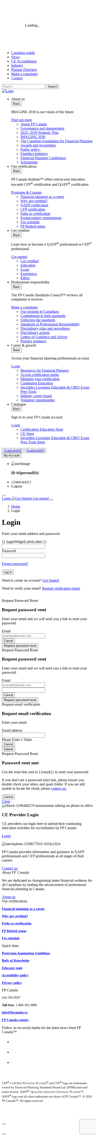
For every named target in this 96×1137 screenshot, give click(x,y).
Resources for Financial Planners (45, 370)
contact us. (59, 788)
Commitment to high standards (43, 316)
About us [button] (18, 99)
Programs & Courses (26, 192)
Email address (12, 730)
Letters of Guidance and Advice (44, 337)
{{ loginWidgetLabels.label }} (24, 542)
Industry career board (36, 396)
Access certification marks (40, 375)
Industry (17, 65)
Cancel (8, 640)
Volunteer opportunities (38, 400)
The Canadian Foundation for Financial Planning (57, 141)
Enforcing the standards (38, 320)
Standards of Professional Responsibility (50, 324)
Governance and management (42, 128)
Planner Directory (24, 70)
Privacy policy (12, 983)
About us (8, 897)
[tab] (52, 130)
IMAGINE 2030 (33, 137)
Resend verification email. (61, 588)
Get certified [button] (20, 230)
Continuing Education (37, 383)
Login (15, 366)
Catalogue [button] (18, 404)
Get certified (30, 261)
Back (16, 103)
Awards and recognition (38, 145)
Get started (19, 257)
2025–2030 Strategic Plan (39, 133)
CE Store (27, 434)
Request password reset (20, 645)
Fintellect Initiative (34, 154)
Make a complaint (24, 74)
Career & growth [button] (23, 345)
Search (52, 86)
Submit (8, 749)
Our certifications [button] (24, 166)
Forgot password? (15, 564)
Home (15, 506)
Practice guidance (33, 341)
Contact (17, 78)
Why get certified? (34, 201)
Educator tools (12, 968)
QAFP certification (34, 205)
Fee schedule (30, 222)
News (15, 57)
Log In (8, 572)
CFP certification (33, 209)
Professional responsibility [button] (30, 282)
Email (6, 631)
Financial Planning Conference (43, 158)
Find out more (21, 120)
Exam (25, 269)
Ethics (25, 278)
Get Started (50, 580)
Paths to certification (35, 214)
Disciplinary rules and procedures (45, 328)
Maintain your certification (40, 379)
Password (9, 551)
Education (28, 265)
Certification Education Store (42, 429)
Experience (29, 274)
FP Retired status (33, 226)
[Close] (4, 1124)
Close (6, 801)
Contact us (9, 868)
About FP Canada (34, 124)
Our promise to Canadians (40, 311)
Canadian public (23, 53)
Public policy (31, 149)
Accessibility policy (15, 975)
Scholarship (29, 162)
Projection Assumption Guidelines (26, 953)
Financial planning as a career (42, 197)
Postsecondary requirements (41, 218)
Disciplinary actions (35, 333)
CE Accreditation (24, 61)
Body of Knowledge (15, 960)
